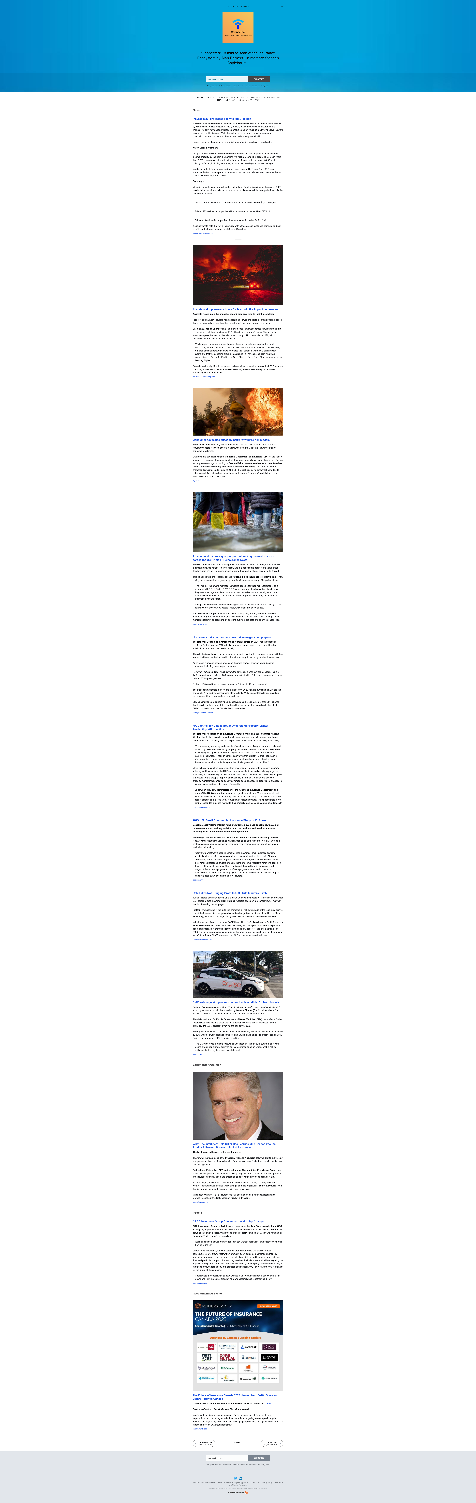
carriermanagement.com (202, 939)
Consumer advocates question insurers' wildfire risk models (231, 440)
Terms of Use (255, 1482)
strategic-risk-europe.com (203, 712)
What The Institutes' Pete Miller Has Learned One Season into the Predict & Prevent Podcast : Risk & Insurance (234, 1145)
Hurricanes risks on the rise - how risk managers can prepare (232, 637)
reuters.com (197, 1054)
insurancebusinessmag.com (204, 376)
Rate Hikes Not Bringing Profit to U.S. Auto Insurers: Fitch (230, 893)
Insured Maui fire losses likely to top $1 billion (222, 119)
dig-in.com (197, 480)
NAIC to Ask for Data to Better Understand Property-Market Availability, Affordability (230, 727)
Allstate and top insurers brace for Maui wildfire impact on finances (235, 309)
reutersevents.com (200, 1428)
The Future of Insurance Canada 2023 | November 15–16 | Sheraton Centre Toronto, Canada (235, 1397)
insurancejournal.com (201, 807)
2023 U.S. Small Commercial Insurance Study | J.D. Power (230, 820)
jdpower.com (198, 880)
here (268, 1403)
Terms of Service (258, 1488)
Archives (245, 6)
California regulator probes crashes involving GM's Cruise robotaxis (236, 1002)
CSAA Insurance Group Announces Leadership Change (228, 1221)
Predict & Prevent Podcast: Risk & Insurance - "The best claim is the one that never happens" (238, 98)
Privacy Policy (267, 1482)
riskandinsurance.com (201, 1202)
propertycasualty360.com (203, 233)
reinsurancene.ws (200, 624)
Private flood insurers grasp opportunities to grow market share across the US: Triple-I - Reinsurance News (233, 558)
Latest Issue (232, 6)
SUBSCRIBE (259, 79)
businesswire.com (200, 1283)
